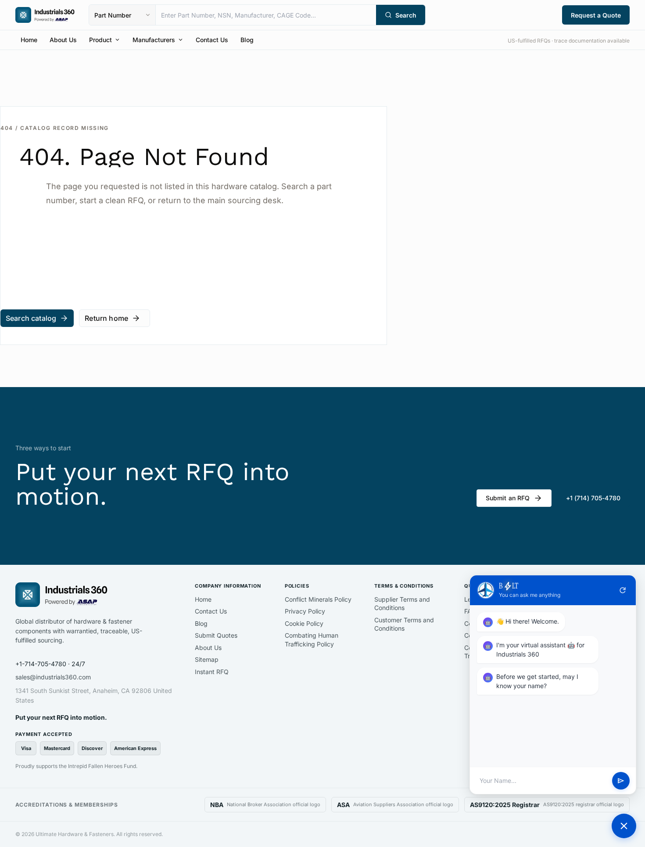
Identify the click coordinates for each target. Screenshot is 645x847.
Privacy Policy (305, 611)
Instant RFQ (212, 671)
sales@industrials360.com (53, 677)
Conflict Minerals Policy (318, 599)
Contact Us (212, 39)
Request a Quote (596, 15)
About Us (63, 39)
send (621, 781)
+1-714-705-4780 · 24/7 (50, 664)
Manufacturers (154, 39)
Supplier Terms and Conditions (402, 604)
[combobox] (266, 15)
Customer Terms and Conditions (404, 624)
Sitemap (207, 659)
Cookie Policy (304, 623)
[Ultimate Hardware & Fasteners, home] (45, 15)
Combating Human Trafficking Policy (311, 640)
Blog (247, 39)
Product (100, 39)
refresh (622, 590)
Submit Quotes (216, 635)
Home (29, 39)
